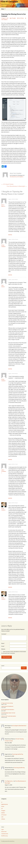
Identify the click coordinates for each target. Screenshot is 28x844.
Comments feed (4, 833)
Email (3, 646)
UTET (2, 817)
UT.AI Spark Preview (7, 184)
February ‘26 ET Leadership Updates (8, 716)
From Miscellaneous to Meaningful (17, 186)
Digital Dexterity (4, 804)
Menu (2, 9)
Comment (4, 634)
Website (3, 649)
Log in (2, 829)
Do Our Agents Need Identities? (7, 709)
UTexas (22, 18)
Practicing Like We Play (17, 754)
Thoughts (14, 18)
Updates (3, 812)
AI (11, 18)
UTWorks (3, 819)
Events (2, 806)
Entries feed (3, 831)
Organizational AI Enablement (7, 706)
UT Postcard (3, 814)
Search (2, 665)
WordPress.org (4, 835)
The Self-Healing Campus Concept (8, 712)
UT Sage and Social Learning (7, 703)
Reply (11, 234)
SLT (2, 808)
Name (3, 643)
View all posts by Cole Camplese (17, 176)
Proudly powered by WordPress (7, 841)
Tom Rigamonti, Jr (9, 781)
